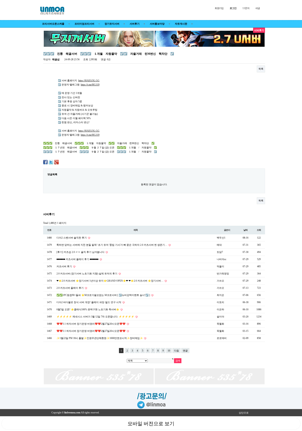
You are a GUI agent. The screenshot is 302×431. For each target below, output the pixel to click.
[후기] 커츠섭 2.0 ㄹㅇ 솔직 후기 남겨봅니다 (80, 252)
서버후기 (134, 23)
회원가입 (219, 8)
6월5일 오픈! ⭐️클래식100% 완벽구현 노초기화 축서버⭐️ (88, 309)
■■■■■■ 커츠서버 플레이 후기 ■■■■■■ (77, 259)
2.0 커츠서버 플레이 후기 (70, 288)
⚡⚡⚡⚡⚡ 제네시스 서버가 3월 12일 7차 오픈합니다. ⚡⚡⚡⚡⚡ (95, 316)
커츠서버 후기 (64, 266)
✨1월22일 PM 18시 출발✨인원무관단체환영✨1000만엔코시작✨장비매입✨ (99, 338)
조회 (259, 230)
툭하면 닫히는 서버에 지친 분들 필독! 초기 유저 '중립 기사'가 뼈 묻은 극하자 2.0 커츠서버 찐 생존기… (112, 244)
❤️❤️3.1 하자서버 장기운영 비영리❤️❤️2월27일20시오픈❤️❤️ (91, 323)
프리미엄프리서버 (84, 23)
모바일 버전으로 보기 (151, 423)
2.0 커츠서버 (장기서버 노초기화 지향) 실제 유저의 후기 (87, 273)
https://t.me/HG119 (90, 84)
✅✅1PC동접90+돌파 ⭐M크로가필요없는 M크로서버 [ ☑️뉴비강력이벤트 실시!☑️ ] (103, 295)
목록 (260, 68)
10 (169, 350)
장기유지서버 (112, 23)
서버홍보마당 (157, 23)
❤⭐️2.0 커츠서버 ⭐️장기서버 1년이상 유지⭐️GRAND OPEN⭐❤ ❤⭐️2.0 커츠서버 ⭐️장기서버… (110, 280)
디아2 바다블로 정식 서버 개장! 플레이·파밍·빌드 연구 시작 (89, 302)
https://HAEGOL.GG (88, 80)
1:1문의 (245, 8)
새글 (257, 8)
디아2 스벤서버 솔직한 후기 (71, 237)
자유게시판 (181, 23)
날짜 (245, 230)
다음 (176, 350)
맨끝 (185, 350)
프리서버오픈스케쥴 (53, 23)
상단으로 (244, 412)
